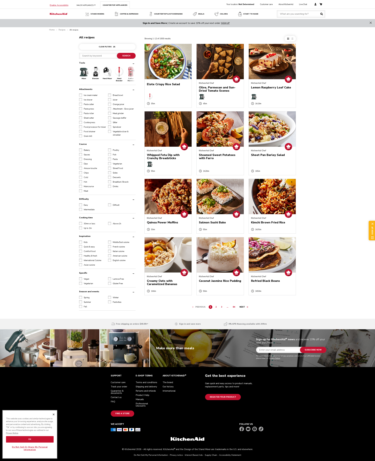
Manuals (140, 399)
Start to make (250, 14)
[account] (315, 4)
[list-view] (292, 39)
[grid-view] (288, 39)
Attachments (85, 89)
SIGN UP (225, 23)
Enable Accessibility (59, 5)
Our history (168, 386)
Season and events (89, 291)
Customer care (266, 4)
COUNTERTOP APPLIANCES (115, 5)
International (169, 390)
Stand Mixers (97, 14)
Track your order (119, 386)
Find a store (122, 413)
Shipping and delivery (146, 386)
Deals (201, 14)
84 (235, 307)
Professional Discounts (142, 404)
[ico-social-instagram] (255, 429)
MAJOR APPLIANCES (86, 5)
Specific (83, 272)
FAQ (113, 401)
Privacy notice (176, 455)
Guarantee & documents (117, 392)
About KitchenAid (285, 4)
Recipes (62, 30)
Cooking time (86, 217)
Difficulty (84, 198)
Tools (82, 62)
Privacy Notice (274, 358)
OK (29, 439)
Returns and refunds (146, 390)
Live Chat (303, 4)
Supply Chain (211, 455)
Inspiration (85, 236)
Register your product (223, 397)
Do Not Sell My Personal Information (151, 455)
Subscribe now (313, 350)
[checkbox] (80, 94)
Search (126, 55)
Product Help (142, 395)
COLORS (224, 14)
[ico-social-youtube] (248, 429)
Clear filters (107, 47)
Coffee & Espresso (129, 14)
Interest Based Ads (194, 455)
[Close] (53, 414)
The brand (168, 382)
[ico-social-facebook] (242, 429)
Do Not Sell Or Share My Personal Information (30, 448)
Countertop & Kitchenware (168, 14)
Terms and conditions (146, 382)
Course (83, 144)
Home (51, 30)
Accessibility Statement (230, 455)
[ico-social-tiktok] (261, 429)
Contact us (116, 397)
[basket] (320, 4)
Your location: (240, 4)
